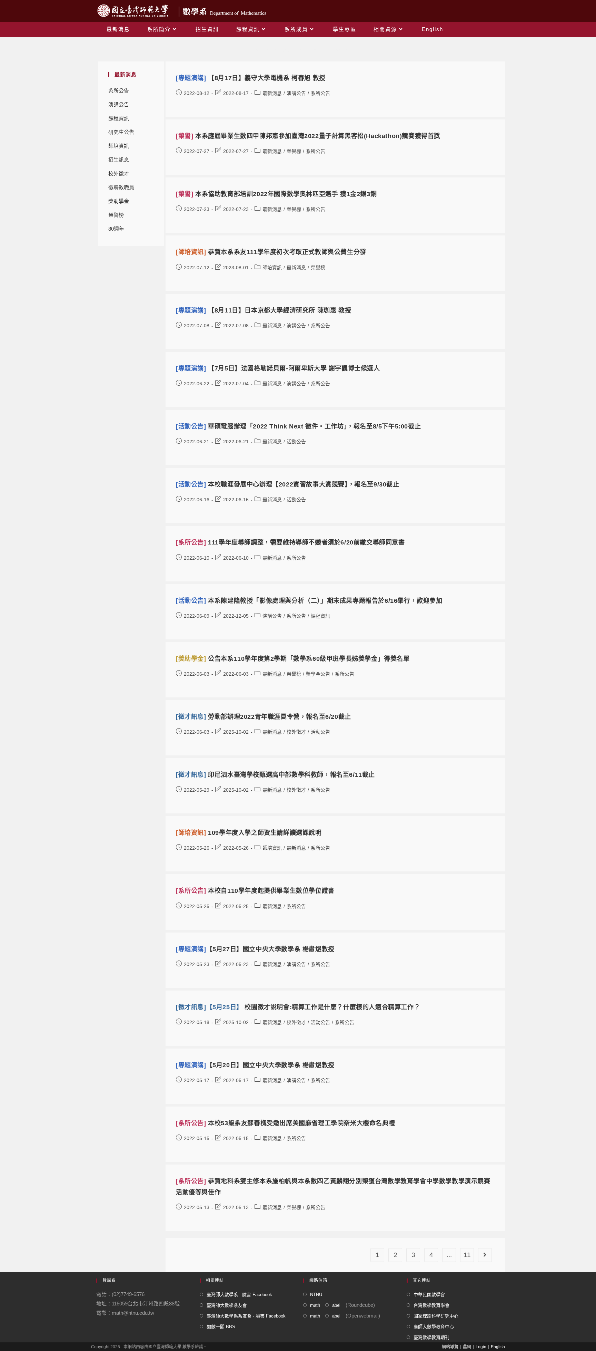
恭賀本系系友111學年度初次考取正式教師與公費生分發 (271, 252)
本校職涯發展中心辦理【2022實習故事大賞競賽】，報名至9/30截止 (287, 484)
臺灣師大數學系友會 (227, 1305)
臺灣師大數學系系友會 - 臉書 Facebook (246, 1316)
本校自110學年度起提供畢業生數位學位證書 (255, 890)
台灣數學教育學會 (431, 1305)
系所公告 (118, 91)
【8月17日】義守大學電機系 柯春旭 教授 (251, 78)
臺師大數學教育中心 (434, 1326)
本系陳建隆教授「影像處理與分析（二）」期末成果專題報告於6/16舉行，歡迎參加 (309, 600)
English (498, 1346)
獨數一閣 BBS (221, 1326)
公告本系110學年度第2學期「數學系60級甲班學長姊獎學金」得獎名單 (293, 658)
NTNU (316, 1294)
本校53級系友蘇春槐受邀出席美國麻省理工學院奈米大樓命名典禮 (285, 1123)
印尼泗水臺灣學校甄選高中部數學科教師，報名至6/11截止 (275, 774)
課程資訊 (118, 118)
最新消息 (272, 93)
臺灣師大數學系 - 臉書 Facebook (239, 1294)
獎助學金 (118, 201)
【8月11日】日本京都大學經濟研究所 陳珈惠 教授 (263, 310)
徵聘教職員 (121, 187)
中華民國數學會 (429, 1294)
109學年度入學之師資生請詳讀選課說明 (249, 832)
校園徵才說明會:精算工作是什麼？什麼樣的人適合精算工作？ (298, 1007)
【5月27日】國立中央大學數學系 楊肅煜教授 (255, 949)
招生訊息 (118, 160)
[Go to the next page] (485, 1255)
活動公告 (296, 441)
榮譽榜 (116, 215)
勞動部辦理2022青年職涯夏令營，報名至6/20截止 (263, 716)
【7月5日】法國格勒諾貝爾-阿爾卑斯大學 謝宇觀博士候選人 (278, 368)
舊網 (467, 1346)
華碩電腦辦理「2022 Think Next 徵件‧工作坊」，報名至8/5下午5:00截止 (298, 426)
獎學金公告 (318, 674)
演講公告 (118, 104)
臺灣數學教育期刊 (431, 1337)
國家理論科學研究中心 (436, 1316)
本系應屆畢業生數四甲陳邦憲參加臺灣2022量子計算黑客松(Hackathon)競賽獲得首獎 (308, 136)
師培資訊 (118, 146)
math (315, 1305)
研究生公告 (121, 132)
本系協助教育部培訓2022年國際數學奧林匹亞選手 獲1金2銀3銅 (276, 194)
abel (336, 1305)
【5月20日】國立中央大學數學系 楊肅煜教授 (255, 1065)
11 (467, 1254)
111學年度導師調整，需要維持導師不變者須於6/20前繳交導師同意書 (290, 542)
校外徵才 (118, 173)
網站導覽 (450, 1346)
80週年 (116, 229)
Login (481, 1346)
